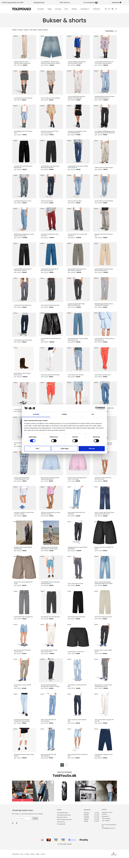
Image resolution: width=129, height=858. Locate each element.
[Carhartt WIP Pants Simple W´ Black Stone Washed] (24, 253)
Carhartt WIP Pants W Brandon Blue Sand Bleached (104, 269)
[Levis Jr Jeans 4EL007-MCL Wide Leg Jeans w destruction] (105, 497)
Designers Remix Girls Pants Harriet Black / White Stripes (49, 548)
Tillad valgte (64, 448)
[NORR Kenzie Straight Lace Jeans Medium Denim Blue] (24, 219)
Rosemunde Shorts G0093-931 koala (23, 582)
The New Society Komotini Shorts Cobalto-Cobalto (24, 513)
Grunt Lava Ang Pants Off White (50, 375)
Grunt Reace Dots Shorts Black (23, 98)
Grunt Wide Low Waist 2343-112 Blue (77, 685)
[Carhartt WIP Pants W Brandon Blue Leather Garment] (78, 253)
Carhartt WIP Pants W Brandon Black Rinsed (23, 166)
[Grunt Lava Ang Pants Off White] (51, 359)
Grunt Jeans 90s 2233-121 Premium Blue (48, 720)
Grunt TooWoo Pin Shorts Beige (50, 98)
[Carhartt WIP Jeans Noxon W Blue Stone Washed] (78, 151)
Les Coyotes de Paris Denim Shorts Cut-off (22, 650)
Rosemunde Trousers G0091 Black (103, 650)
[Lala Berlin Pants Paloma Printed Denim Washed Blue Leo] (105, 81)
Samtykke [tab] (36, 414)
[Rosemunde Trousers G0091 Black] (105, 635)
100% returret (65, 2)
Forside (14, 30)
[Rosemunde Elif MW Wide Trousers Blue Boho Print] (24, 462)
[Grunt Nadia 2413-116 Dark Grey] (51, 601)
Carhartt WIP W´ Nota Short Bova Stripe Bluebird (104, 339)
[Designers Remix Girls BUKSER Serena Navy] (24, 532)
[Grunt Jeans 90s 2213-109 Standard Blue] (51, 739)
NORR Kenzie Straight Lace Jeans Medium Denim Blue (24, 234)
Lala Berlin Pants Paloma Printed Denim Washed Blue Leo (104, 97)
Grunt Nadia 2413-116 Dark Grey (50, 617)
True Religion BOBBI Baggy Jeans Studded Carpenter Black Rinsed (105, 132)
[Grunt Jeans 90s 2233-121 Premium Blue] (51, 704)
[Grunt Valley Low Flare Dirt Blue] (105, 185)
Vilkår (37, 854)
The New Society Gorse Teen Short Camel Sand (49, 132)
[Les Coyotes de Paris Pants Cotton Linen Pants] (51, 635)
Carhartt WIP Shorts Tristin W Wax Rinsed (24, 755)
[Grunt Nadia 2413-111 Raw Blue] (24, 324)
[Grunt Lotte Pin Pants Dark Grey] (51, 289)
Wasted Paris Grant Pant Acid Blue (104, 234)
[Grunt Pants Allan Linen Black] (78, 601)
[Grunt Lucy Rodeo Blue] (78, 185)
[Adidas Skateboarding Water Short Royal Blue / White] (78, 46)
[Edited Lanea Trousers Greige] (105, 151)
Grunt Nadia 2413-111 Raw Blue (23, 340)
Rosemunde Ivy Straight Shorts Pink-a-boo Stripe (77, 478)
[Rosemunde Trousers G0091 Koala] (24, 669)
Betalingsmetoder (62, 817)
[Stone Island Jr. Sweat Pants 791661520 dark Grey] (105, 669)
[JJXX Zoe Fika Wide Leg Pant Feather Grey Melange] (78, 81)
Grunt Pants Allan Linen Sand (103, 617)
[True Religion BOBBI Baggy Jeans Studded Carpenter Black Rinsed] (105, 116)
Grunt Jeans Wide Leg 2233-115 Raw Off (104, 720)
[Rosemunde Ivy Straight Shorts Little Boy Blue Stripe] (51, 462)
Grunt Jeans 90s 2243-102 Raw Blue (77, 720)
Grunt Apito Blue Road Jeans (22, 201)
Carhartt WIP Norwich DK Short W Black (51, 339)
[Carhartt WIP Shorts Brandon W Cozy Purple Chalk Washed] (105, 46)
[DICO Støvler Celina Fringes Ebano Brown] (24, 358)
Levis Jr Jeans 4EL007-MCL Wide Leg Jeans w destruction (104, 513)
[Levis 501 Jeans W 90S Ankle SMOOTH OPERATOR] (78, 288)
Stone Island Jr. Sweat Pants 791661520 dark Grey (103, 685)
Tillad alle (92, 448)
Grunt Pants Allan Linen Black (76, 617)
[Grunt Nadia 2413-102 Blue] (78, 359)
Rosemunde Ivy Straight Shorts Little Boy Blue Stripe (50, 478)
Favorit (43, 854)
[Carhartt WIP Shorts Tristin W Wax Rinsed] (24, 739)
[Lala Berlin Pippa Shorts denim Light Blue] (78, 393)
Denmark (113, 855)
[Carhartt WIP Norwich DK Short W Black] (51, 323)
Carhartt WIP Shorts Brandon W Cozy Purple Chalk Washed (104, 62)
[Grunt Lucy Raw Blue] (51, 185)
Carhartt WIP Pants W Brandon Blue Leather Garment (77, 269)
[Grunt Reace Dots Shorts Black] (24, 82)
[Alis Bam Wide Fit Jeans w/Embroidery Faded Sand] (24, 46)
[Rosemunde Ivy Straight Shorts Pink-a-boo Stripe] (78, 462)
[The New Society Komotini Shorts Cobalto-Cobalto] (24, 497)
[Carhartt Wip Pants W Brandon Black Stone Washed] (51, 151)
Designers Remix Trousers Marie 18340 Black (77, 548)
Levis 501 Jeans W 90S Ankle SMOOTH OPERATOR (76, 304)
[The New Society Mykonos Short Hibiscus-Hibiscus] (51, 497)
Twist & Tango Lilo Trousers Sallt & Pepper (77, 234)
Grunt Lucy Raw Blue (47, 201)
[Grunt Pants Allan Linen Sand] (105, 601)
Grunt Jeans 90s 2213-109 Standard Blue (48, 755)
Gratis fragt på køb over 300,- (13, 2)
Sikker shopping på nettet (64, 819)
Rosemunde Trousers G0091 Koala (22, 685)
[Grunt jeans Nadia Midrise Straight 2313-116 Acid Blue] (24, 704)
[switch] (54, 440)
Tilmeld (35, 818)
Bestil (32, 854)
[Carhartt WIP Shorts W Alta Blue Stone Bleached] (51, 566)
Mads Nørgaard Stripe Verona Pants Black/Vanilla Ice (104, 304)
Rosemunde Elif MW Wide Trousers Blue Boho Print (21, 478)
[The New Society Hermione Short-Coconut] (105, 462)
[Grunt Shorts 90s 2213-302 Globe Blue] (78, 739)
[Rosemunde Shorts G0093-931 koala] (24, 566)
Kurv (21, 854)
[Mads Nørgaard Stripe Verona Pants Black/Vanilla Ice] (105, 288)
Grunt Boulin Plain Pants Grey (22, 305)
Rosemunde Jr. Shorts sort (76, 651)
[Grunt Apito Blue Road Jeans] (24, 185)
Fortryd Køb (15, 854)
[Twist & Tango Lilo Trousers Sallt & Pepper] (78, 219)
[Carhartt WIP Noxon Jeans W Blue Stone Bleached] (78, 323)
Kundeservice (61, 822)
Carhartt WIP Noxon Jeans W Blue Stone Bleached (78, 339)
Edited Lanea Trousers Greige (104, 167)
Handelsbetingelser (62, 812)
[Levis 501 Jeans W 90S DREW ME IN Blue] (105, 393)
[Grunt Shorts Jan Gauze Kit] (24, 393)
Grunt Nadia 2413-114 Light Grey (23, 617)
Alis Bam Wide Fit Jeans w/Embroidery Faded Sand (22, 62)
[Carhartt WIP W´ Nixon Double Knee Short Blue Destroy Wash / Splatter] (51, 46)
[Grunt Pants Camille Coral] (105, 359)
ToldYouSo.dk (64, 775)
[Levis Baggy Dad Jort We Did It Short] (24, 116)
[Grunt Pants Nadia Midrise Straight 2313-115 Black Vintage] (51, 669)
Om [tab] (93, 414)
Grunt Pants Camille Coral (102, 375)
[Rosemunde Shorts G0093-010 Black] (105, 532)
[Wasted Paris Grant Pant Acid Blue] (105, 219)
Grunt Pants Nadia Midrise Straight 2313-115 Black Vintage (50, 685)
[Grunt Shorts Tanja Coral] (51, 393)
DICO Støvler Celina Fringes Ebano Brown (22, 374)
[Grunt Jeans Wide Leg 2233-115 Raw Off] (105, 704)
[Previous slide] (12, 791)
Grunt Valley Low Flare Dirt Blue (104, 201)
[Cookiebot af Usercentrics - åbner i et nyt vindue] (96, 408)
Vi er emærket (89, 2)
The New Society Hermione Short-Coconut (103, 478)
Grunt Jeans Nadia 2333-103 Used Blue (76, 513)
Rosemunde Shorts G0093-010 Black (104, 548)
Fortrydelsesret (61, 824)
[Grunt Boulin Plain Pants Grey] (24, 289)
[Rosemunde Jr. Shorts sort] (78, 635)
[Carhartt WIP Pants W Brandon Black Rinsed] (24, 151)
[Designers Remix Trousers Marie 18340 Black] (78, 532)
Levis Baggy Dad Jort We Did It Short (23, 132)
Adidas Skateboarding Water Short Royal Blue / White (77, 62)
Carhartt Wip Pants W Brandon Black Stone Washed (50, 166)
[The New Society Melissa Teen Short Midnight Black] (78, 116)
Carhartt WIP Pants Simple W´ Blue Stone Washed (50, 269)
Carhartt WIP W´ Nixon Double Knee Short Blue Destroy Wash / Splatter (50, 62)
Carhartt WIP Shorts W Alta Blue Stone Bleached (50, 582)
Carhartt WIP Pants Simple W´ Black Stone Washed (23, 269)
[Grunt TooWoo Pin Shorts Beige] (51, 82)
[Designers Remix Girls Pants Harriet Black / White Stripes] (51, 532)
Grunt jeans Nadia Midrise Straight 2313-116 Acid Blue (22, 720)
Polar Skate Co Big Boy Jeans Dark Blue (104, 755)
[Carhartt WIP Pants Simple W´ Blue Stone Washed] (51, 253)
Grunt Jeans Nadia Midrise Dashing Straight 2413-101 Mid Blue (103, 582)
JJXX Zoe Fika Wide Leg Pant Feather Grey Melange (76, 97)
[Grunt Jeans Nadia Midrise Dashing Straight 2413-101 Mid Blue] (105, 566)
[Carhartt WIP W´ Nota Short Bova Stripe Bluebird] (105, 323)
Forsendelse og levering (64, 815)
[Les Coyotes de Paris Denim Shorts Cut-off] (24, 635)
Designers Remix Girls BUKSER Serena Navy (23, 548)
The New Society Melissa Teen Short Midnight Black (77, 132)
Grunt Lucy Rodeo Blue (74, 201)
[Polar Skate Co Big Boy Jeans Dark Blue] (105, 739)
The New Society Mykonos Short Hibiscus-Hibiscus (50, 513)
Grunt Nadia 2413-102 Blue (76, 375)
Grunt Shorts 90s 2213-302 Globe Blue (78, 755)
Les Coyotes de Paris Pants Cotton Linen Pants (49, 650)
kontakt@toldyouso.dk (108, 828)
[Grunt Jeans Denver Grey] (78, 567)
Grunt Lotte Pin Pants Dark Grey (50, 305)
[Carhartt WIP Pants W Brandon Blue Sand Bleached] (105, 253)
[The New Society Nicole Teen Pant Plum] (51, 219)
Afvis (37, 448)
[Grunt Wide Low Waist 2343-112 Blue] (78, 669)
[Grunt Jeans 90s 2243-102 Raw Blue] (78, 704)
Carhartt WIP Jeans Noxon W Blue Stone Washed (78, 166)
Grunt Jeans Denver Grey (75, 583)
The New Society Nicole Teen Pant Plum (50, 234)
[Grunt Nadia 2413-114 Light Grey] (24, 601)
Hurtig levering (38, 2)
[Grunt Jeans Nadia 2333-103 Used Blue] (78, 497)
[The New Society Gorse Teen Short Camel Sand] (51, 116)
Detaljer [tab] (64, 414)
